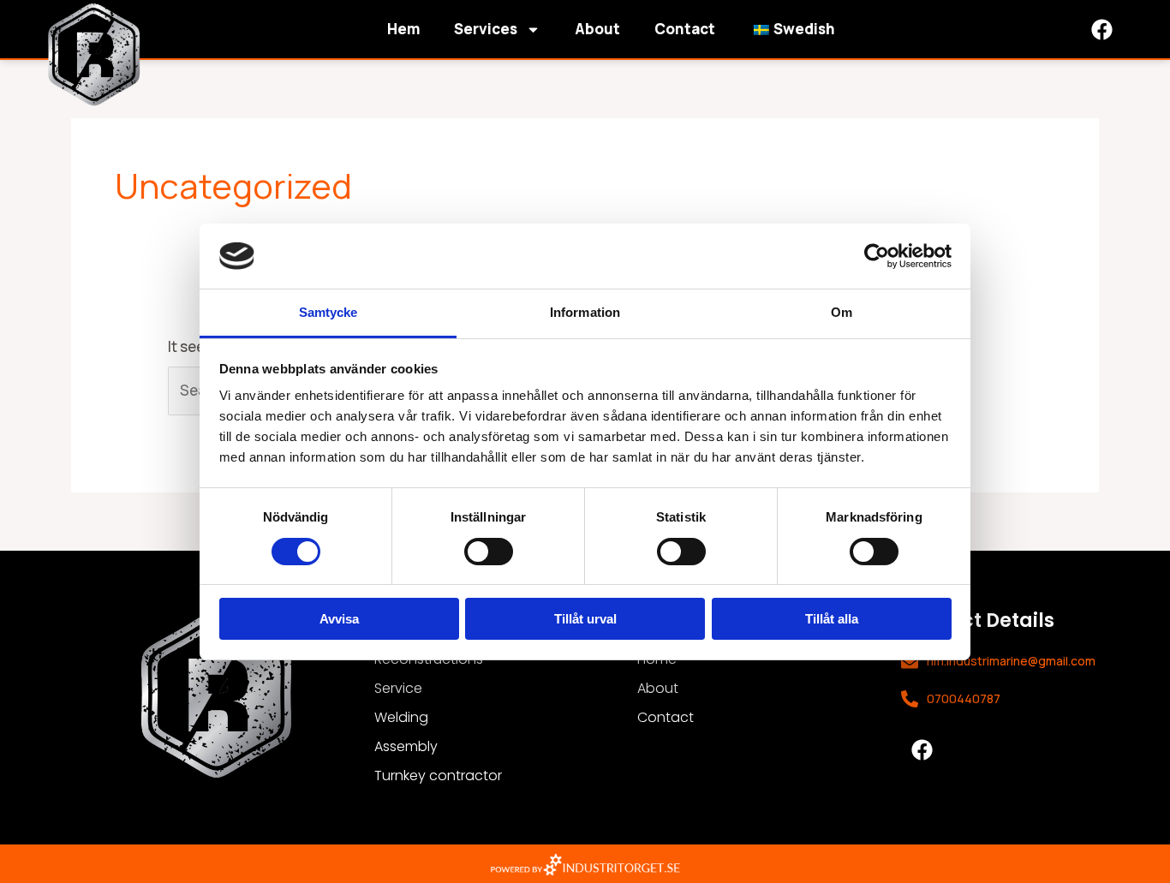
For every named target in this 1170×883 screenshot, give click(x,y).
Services (485, 29)
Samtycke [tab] (328, 312)
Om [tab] (841, 312)
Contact (684, 29)
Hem (403, 29)
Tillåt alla (831, 619)
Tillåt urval (585, 619)
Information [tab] (585, 312)
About (597, 29)
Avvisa (339, 619)
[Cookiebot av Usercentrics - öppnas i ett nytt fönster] (877, 256)
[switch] (488, 551)
